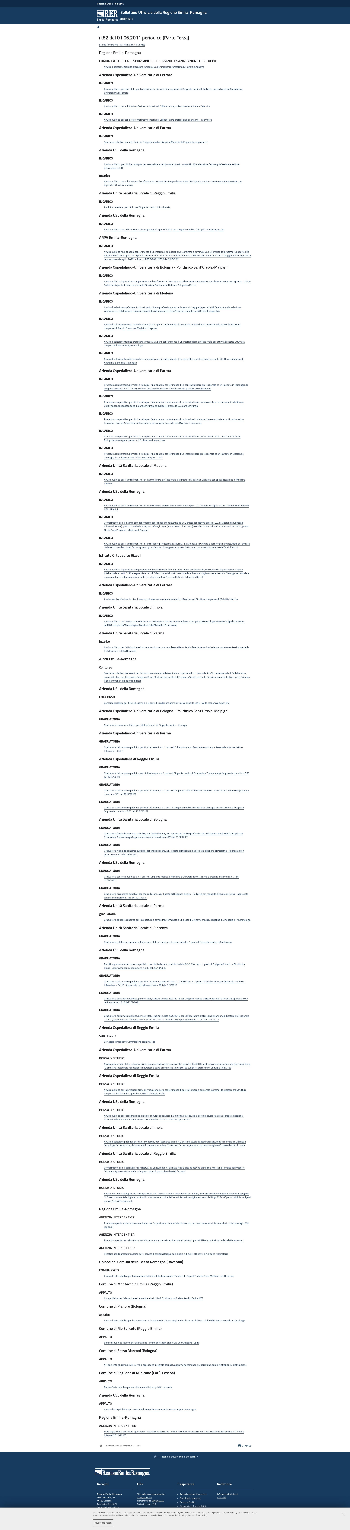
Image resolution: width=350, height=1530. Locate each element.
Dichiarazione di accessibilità (193, 1506)
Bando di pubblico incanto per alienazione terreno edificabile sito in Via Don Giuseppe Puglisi (151, 1342)
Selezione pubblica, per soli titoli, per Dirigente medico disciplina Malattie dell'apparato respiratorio (155, 142)
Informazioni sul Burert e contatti (227, 1495)
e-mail (148, 1504)
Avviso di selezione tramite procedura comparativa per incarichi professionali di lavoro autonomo (154, 67)
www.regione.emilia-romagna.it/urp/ (151, 1495)
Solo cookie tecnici (103, 1523)
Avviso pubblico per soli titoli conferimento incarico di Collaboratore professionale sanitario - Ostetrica (157, 106)
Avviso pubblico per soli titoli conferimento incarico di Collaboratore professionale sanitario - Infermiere (158, 120)
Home (99, 27)
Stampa (246, 1446)
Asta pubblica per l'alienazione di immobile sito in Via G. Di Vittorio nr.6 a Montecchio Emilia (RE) (153, 1298)
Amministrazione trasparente (193, 1494)
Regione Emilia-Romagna (110, 3)
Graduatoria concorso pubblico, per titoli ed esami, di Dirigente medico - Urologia (145, 725)
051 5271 (112, 1504)
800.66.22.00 (158, 1500)
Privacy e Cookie (187, 1502)
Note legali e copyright (190, 1498)
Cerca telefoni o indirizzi (108, 1507)
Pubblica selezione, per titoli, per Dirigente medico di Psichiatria (137, 207)
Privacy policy (201, 1515)
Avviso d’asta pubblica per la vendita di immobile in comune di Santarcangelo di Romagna (150, 1409)
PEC (154, 1504)
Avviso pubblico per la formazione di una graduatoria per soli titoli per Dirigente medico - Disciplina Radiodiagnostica (164, 229)
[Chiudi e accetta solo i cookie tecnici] (343, 1514)
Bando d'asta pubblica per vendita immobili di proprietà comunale (138, 1387)
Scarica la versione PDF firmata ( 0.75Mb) (122, 44)
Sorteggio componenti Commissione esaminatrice (129, 1042)
